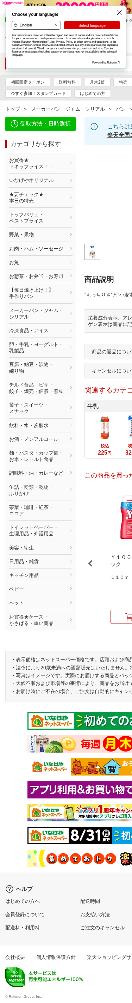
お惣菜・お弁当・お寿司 (36, 276)
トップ (12, 109)
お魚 (14, 262)
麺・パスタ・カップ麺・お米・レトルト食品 (36, 456)
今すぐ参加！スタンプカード (38, 93)
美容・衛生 (21, 548)
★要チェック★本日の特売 (26, 197)
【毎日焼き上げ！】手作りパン (31, 293)
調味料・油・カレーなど (36, 473)
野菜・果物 (21, 234)
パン (121, 109)
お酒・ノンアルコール (33, 439)
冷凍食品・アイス (29, 330)
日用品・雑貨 (24, 561)
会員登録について (25, 914)
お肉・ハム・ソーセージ (36, 248)
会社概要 (15, 957)
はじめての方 (92, 93)
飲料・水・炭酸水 (29, 425)
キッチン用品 (24, 575)
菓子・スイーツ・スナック (29, 408)
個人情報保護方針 (56, 957)
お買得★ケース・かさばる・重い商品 (31, 620)
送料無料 (67, 82)
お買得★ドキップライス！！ (31, 163)
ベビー (16, 589)
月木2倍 (97, 82)
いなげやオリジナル (31, 180)
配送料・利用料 (22, 927)
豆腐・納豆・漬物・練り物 (31, 367)
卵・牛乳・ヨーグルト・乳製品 (36, 347)
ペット (16, 603)
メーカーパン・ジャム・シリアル (68, 109)
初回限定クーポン (28, 82)
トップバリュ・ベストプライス (26, 218)
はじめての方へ (22, 901)
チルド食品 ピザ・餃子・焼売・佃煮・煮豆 (36, 388)
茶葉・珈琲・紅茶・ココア (31, 510)
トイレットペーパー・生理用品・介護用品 (33, 530)
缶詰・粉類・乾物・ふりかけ (31, 490)
